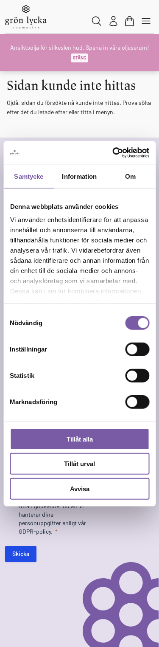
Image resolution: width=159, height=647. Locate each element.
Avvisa (79, 488)
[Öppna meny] (146, 21)
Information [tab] (79, 176)
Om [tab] (130, 176)
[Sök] (96, 21)
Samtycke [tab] (28, 176)
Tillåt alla (80, 438)
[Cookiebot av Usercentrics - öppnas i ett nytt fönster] (113, 152)
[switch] (137, 349)
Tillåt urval (79, 463)
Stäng (79, 57)
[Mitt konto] (113, 21)
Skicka (20, 553)
